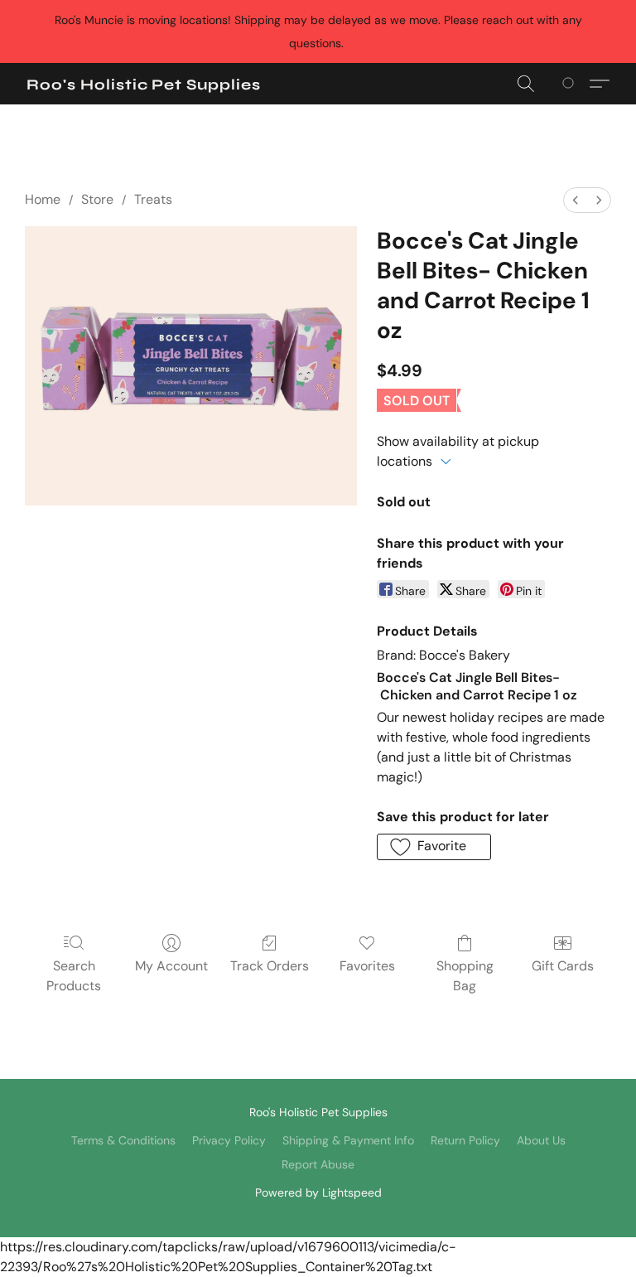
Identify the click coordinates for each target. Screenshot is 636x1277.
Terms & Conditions (123, 1140)
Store (97, 199)
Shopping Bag (465, 975)
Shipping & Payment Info (348, 1140)
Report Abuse (318, 1164)
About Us (541, 1140)
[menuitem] (575, 200)
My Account (171, 966)
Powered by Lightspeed (318, 1192)
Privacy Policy (229, 1140)
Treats (153, 199)
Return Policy (465, 1140)
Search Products (73, 975)
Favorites (367, 966)
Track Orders (269, 966)
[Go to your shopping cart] (571, 83)
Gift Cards (563, 966)
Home (42, 199)
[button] (143, 84)
